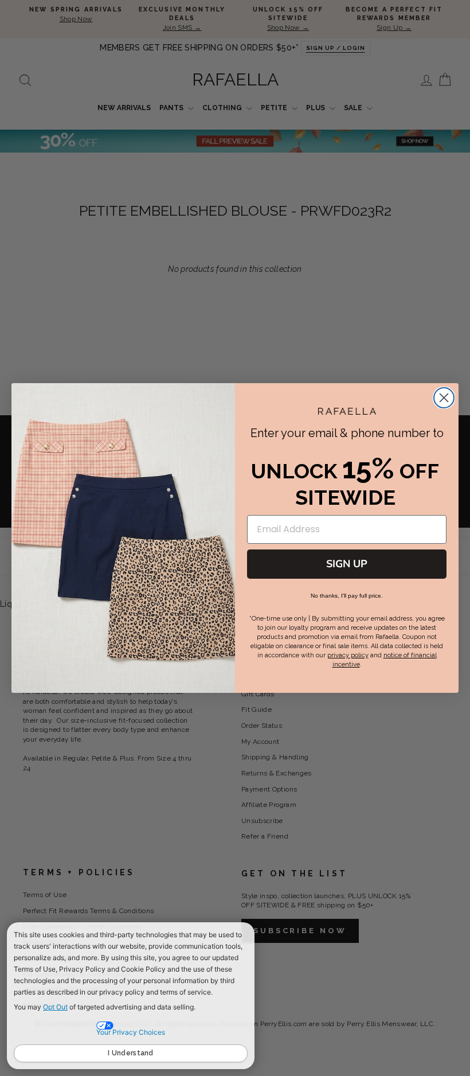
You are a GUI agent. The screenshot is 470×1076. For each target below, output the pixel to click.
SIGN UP (346, 564)
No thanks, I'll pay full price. (347, 595)
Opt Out (55, 1007)
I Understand (131, 1053)
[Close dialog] (444, 398)
